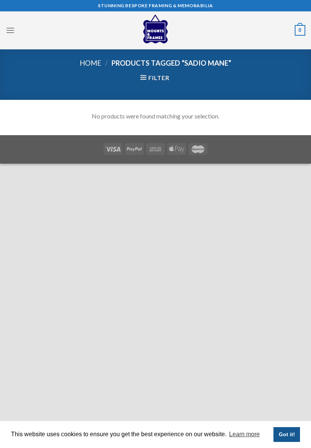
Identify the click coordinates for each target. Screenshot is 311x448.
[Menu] (10, 30)
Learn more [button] (244, 434)
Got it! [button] (287, 434)
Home (90, 63)
